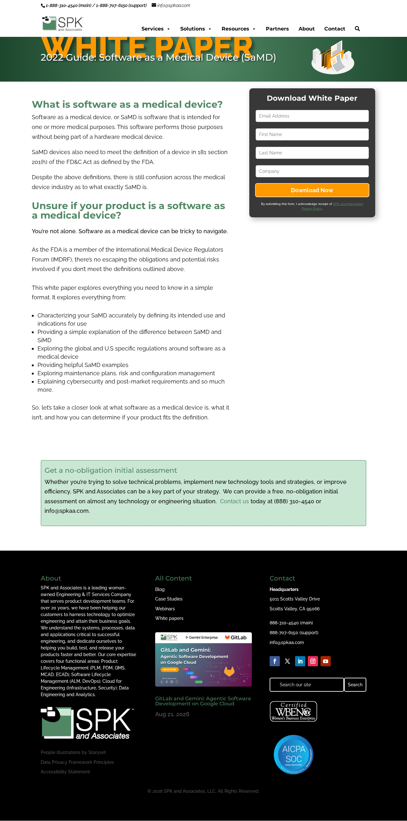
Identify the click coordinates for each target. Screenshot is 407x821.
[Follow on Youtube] (326, 661)
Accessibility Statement (65, 771)
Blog (160, 589)
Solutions (192, 29)
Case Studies (169, 598)
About (307, 29)
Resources (235, 29)
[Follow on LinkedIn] (300, 661)
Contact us (234, 501)
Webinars (165, 608)
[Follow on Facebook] (275, 661)
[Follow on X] (287, 661)
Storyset (97, 752)
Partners (277, 29)
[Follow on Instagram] (313, 661)
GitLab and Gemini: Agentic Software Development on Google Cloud (203, 701)
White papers (169, 618)
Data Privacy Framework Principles (77, 762)
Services (152, 29)
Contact (334, 29)
